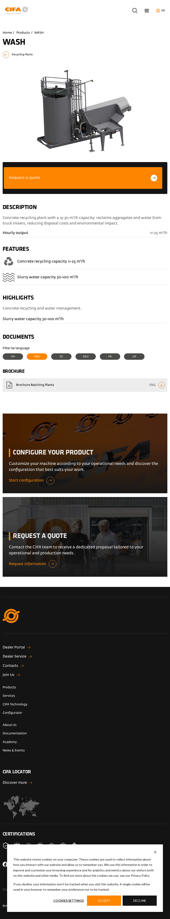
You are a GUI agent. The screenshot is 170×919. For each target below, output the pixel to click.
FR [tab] (110, 356)
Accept (104, 900)
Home (7, 32)
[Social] (5, 864)
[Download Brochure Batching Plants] (85, 385)
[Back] (85, 54)
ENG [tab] (37, 356)
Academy (10, 742)
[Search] (134, 10)
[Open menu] (146, 10)
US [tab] (134, 356)
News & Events (14, 750)
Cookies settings (68, 900)
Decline (139, 900)
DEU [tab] (86, 356)
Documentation (15, 733)
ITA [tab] (13, 356)
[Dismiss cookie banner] (155, 852)
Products (23, 32)
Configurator (12, 712)
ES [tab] (61, 356)
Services (9, 695)
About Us (10, 725)
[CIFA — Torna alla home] (85, 621)
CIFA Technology (15, 704)
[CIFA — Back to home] (17, 10)
